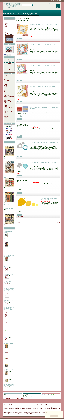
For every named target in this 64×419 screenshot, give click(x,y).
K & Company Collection (8, 111)
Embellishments (12, 13)
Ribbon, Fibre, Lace (7, 94)
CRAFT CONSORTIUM (8, 27)
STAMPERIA (6, 23)
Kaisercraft (39, 404)
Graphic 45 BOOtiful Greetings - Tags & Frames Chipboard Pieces (9, 335)
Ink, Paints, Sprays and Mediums (30, 14)
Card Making (6, 102)
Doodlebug (5, 118)
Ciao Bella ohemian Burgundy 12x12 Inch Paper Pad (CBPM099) (8, 281)
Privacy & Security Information (27, 396)
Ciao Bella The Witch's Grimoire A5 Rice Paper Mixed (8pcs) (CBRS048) (9, 231)
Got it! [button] (54, 416)
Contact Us (42, 0)
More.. (36, 13)
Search (47, 0)
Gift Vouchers (6, 76)
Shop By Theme (6, 84)
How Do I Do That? (7, 81)
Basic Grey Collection (7, 106)
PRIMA (6, 25)
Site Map (9, 71)
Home (9, 61)
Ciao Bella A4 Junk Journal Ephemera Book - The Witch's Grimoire (8, 239)
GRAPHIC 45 (6, 24)
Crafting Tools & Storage (7, 100)
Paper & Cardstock (6, 13)
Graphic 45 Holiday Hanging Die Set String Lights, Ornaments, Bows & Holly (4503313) (9, 319)
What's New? (6, 75)
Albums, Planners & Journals (8, 95)
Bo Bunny (5, 112)
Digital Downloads (7, 86)
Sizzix (22, 18)
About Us (9, 63)
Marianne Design (6, 113)
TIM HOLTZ (6, 26)
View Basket (58, 5)
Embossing (6, 97)
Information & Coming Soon (8, 121)
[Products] (7, 398)
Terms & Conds (36, 0)
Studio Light (6, 110)
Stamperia (5, 78)
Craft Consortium (6, 116)
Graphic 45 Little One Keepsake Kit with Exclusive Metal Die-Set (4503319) (9, 300)
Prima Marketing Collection (8, 107)
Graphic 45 (5, 79)
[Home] (4, 398)
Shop (16, 18)
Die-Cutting (19, 18)
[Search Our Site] (11, 398)
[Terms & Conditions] (17, 398)
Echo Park (5, 117)
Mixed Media (24, 13)
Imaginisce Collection (7, 101)
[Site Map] (22, 398)
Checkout (58, 7)
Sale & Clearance (6, 80)
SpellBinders (6, 105)
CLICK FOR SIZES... (21, 216)
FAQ (9, 69)
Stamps (18, 13)
